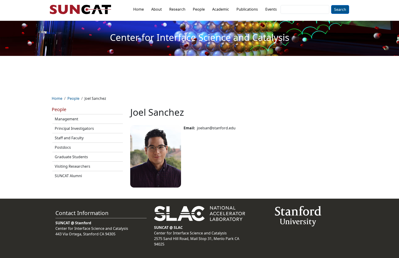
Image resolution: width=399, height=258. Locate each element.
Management (66, 118)
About (156, 9)
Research (177, 9)
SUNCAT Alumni (68, 175)
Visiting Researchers (72, 166)
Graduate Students (71, 156)
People (199, 9)
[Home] (82, 9)
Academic (220, 9)
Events (271, 9)
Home (138, 9)
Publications (247, 9)
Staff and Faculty (69, 137)
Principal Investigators (74, 128)
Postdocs (63, 147)
